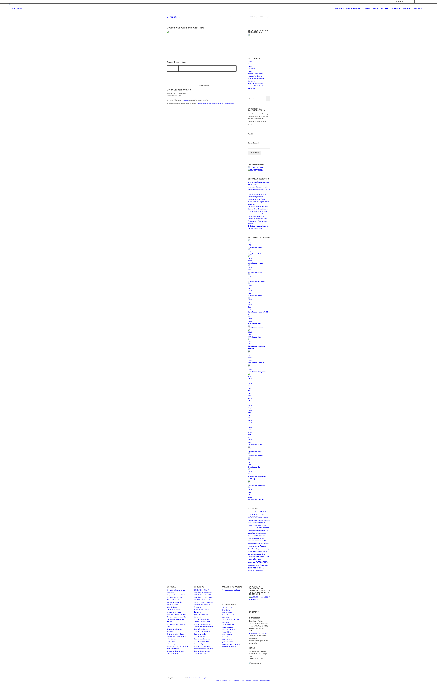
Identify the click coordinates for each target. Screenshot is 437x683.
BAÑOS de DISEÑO (173, 600)
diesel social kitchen (261, 533)
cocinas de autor (265, 520)
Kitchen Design (227, 607)
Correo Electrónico (254, 143)
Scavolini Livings (227, 627)
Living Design (226, 610)
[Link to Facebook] (406, 1)
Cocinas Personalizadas (202, 646)
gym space (261, 549)
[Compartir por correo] (230, 68)
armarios (251, 512)
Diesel (257, 530)
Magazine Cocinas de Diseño (176, 595)
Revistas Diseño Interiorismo (257, 86)
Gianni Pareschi (252, 549)
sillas (249, 565)
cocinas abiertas (263, 517)
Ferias (250, 66)
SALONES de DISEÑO (174, 602)
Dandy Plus (251, 530)
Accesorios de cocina (174, 612)
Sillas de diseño (172, 607)
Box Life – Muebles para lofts (176, 617)
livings (250, 551)
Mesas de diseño (172, 604)
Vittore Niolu (258, 570)
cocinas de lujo (257, 525)
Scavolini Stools (227, 637)
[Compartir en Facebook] (172, 68)
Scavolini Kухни (227, 639)
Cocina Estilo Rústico (201, 629)
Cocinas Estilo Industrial (202, 622)
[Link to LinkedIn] (423, 1)
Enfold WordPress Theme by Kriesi (198, 678)
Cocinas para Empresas (202, 639)
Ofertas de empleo (173, 653)
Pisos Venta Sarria (173, 648)
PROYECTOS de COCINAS (203, 600)
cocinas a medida (254, 520)
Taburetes (264, 564)
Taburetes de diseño (173, 609)
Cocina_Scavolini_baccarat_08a (185, 27)
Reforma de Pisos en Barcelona (177, 646)
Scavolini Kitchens (228, 625)
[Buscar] (426, 9)
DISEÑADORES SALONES (203, 597)
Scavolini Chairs (227, 632)
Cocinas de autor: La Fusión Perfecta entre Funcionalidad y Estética (258, 221)
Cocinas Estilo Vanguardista (203, 626)
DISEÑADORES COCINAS (203, 592)
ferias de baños (264, 543)
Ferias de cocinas (253, 546)
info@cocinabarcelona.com (258, 633)
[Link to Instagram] (412, 1)
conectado (185, 100)
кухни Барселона (227, 642)
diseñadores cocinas (256, 535)
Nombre (251, 125)
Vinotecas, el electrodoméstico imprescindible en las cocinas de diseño (259, 189)
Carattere (251, 514)
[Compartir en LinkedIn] (219, 68)
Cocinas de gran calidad (202, 651)
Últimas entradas (173, 16)
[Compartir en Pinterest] (207, 68)
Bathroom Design (227, 612)
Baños (250, 61)
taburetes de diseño (256, 567)
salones (251, 562)
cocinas (253, 517)
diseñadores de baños (256, 538)
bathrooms (257, 512)
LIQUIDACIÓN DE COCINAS (203, 602)
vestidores (251, 570)
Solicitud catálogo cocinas (175, 651)
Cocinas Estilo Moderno (202, 619)
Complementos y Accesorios (176, 636)
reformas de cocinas (258, 554)
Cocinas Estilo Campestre (202, 624)
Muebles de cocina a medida (203, 648)
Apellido (251, 134)
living (267, 548)
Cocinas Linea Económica (202, 631)
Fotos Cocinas (171, 639)
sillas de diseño (255, 565)
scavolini (262, 561)
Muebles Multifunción (255, 76)
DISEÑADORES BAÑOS (202, 595)
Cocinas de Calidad (200, 653)
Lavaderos (251, 69)
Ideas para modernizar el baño (258, 206)
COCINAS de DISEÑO (174, 597)
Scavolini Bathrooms (228, 629)
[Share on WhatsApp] (196, 68)
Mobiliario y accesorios (255, 73)
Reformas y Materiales (255, 83)
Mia (258, 551)
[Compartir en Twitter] (184, 68)
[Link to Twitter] (409, 1)
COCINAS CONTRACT (201, 590)
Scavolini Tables (227, 634)
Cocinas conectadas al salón (257, 211)
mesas (255, 551)
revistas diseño (255, 556)
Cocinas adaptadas (200, 644)
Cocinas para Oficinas (201, 641)
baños (263, 511)
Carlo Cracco (259, 514)
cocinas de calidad (253, 523)
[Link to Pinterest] (419, 1)
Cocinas (250, 64)
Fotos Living (171, 644)
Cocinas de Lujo (199, 636)
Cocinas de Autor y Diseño (175, 634)
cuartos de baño (263, 528)
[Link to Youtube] (416, 1)
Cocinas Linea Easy (200, 634)
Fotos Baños (171, 641)
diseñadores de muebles (255, 541)
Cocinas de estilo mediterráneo (258, 209)
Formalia (263, 546)
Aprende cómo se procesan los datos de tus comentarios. (216, 103)
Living (250, 71)
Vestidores (251, 88)
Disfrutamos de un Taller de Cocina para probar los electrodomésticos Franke (257, 196)
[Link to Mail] (426, 1)
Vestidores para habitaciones (176, 614)
